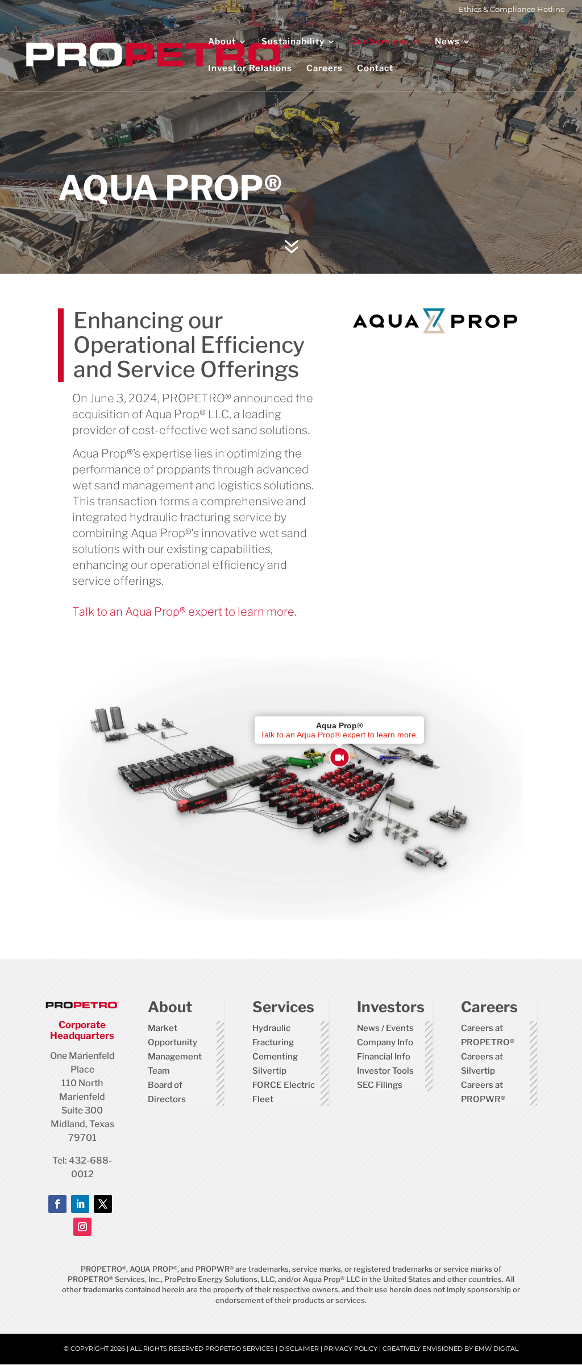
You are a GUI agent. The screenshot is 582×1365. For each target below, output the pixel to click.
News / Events (385, 1028)
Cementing (275, 1056)
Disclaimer (299, 1348)
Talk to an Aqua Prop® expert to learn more (183, 611)
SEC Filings (379, 1085)
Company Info (385, 1042)
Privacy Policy (350, 1348)
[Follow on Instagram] (82, 1227)
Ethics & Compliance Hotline (512, 10)
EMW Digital (496, 1348)
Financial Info (383, 1056)
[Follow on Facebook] (57, 1204)
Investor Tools (385, 1071)
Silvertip (269, 1071)
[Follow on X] (103, 1204)
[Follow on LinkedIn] (80, 1204)
